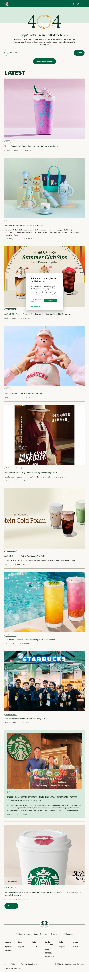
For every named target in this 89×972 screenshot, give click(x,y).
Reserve (54, 934)
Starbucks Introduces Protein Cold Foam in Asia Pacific (25, 556)
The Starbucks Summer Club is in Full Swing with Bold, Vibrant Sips (30, 639)
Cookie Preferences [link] (12, 968)
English (7, 946)
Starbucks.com (22, 934)
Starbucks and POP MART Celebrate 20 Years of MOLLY (25, 225)
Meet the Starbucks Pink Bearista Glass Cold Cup (23, 393)
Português (49, 956)
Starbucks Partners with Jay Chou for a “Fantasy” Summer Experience (30, 472)
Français (7, 950)
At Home (67, 934)
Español (48, 953)
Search (79, 52)
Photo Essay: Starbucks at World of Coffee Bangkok (24, 718)
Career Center (39, 934)
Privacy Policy (10, 964)
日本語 (75, 946)
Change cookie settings (37, 300)
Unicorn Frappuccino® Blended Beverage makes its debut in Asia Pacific (31, 146)
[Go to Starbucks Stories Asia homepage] (6, 3)
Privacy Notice (36, 307)
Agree (50, 300)
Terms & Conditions (29, 964)
